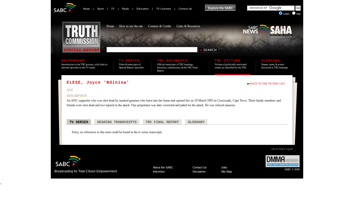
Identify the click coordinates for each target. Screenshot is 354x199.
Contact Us (185, 8)
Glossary (196, 122)
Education (143, 8)
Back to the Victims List (267, 83)
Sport (100, 8)
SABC (287, 13)
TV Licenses (163, 8)
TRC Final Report (162, 122)
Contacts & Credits (159, 26)
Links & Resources (188, 26)
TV (113, 8)
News (86, 8)
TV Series (78, 122)
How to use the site (131, 26)
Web (298, 13)
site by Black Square (282, 148)
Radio (125, 8)
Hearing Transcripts (117, 122)
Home (110, 26)
